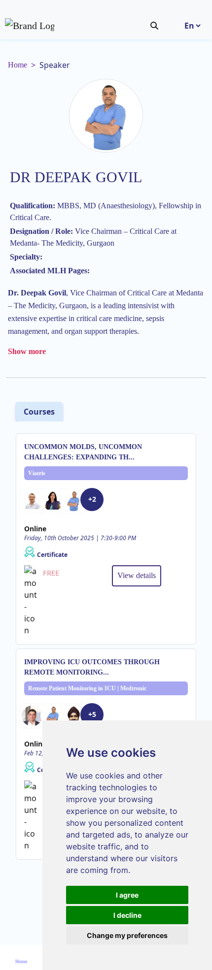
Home (17, 65)
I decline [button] (127, 915)
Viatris (36, 473)
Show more (27, 351)
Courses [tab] (39, 411)
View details (136, 575)
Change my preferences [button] (127, 935)
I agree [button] (127, 895)
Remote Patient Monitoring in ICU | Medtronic (87, 688)
